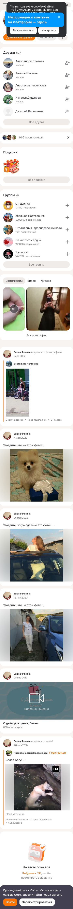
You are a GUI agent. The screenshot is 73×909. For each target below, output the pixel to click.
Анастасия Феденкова (30, 85)
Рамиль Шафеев (26, 73)
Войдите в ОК (31, 873)
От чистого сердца (28, 240)
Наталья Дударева (28, 97)
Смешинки (22, 203)
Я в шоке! (21, 252)
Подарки (10, 152)
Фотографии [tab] (14, 281)
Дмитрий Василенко (29, 111)
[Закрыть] (59, 17)
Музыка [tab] (46, 281)
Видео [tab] (31, 281)
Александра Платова (29, 61)
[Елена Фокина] (7, 354)
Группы (9, 195)
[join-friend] (67, 63)
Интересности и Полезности (30, 753)
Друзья (9, 52)
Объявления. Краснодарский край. (38, 228)
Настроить (49, 30)
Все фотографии (36, 335)
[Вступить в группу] (67, 205)
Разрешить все (23, 30)
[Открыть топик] (36, 444)
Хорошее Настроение (30, 216)
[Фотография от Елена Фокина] (48, 309)
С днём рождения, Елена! (21, 723)
